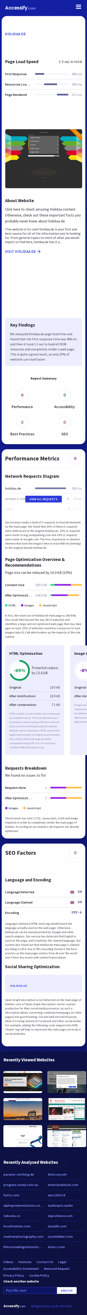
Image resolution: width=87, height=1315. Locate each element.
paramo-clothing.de (18, 1174)
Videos (8, 1262)
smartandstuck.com (63, 1185)
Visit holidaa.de (20, 251)
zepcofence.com (60, 1216)
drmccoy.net (57, 1174)
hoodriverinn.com (16, 1226)
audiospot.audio (60, 1205)
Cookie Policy (39, 1275)
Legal (62, 1262)
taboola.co (11, 1216)
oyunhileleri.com (60, 1236)
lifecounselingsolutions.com (23, 1247)
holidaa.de (15, 33)
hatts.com (11, 1195)
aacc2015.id (56, 1195)
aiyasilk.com (57, 1226)
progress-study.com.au (20, 1185)
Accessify (20, 8)
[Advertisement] (43, 115)
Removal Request (57, 1268)
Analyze (67, 1290)
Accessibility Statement (21, 1268)
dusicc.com (56, 1247)
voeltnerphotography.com (23, 1236)
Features (24, 1262)
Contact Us (45, 1262)
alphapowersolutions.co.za (23, 1205)
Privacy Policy (13, 1275)
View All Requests (44, 499)
